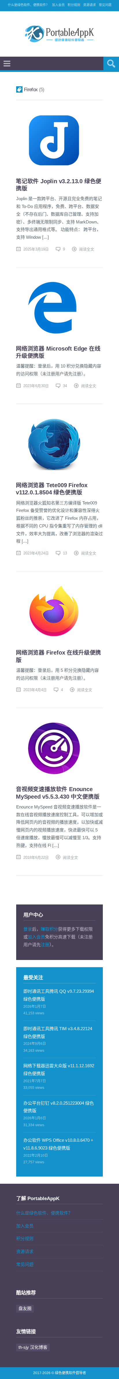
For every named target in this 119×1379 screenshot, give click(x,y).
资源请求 (89, 5)
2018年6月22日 (36, 857)
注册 (45, 944)
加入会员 (58, 5)
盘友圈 (24, 1308)
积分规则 (74, 5)
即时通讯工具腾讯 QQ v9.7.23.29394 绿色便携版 (58, 995)
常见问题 (105, 5)
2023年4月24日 (36, 553)
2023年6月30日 (36, 386)
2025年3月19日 (36, 249)
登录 (27, 929)
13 (65, 553)
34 (65, 386)
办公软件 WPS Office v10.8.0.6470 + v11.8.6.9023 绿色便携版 (58, 1144)
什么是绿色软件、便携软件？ (28, 5)
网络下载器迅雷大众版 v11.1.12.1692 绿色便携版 (58, 1069)
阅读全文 (86, 249)
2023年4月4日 (35, 690)
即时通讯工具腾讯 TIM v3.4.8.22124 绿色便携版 (57, 1032)
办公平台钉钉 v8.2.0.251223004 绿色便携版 (58, 1107)
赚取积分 (49, 929)
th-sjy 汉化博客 (32, 1347)
